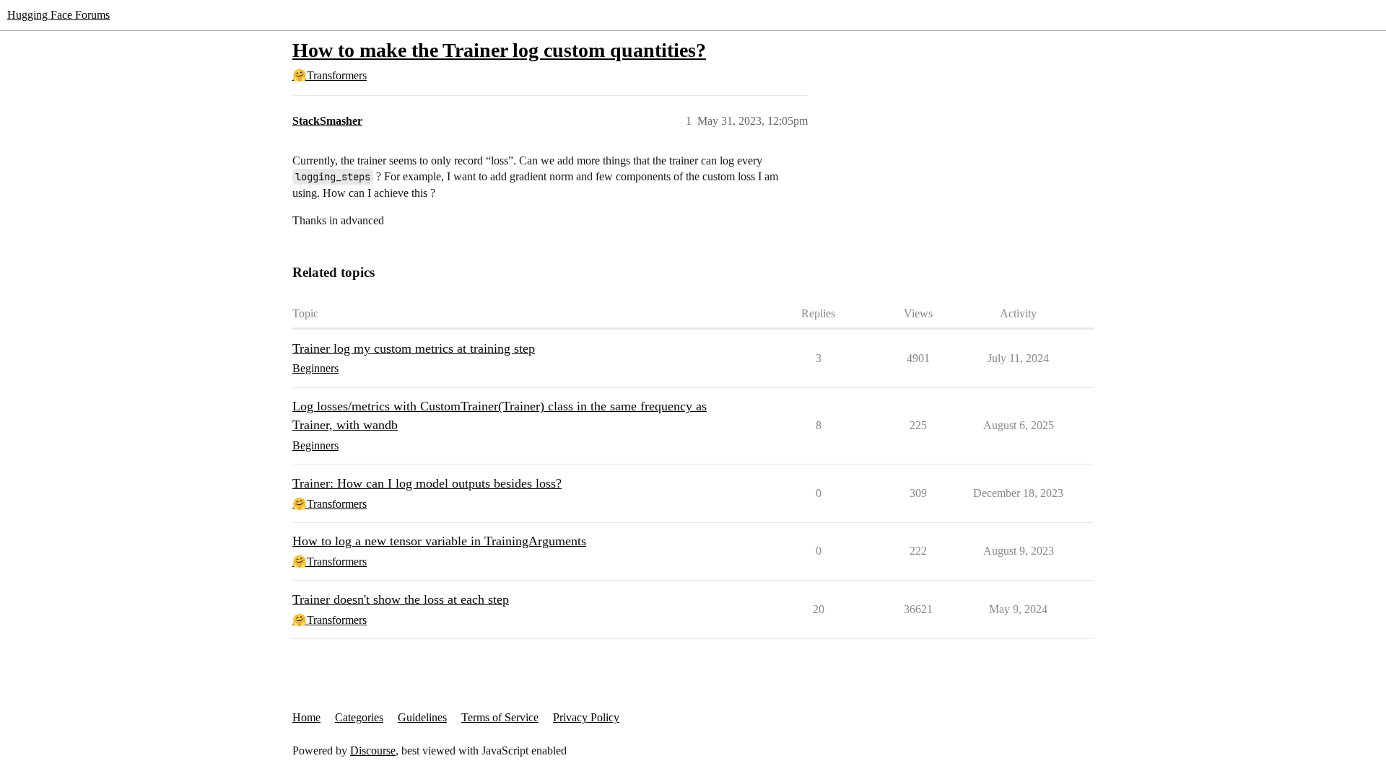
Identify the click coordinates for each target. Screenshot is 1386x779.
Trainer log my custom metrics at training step (413, 348)
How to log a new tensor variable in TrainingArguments (439, 541)
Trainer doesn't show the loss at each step (400, 599)
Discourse (373, 750)
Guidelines (422, 717)
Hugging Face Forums (58, 15)
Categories (359, 717)
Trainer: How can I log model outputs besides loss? (427, 483)
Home (306, 717)
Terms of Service (500, 717)
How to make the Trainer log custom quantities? (499, 50)
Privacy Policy (586, 717)
